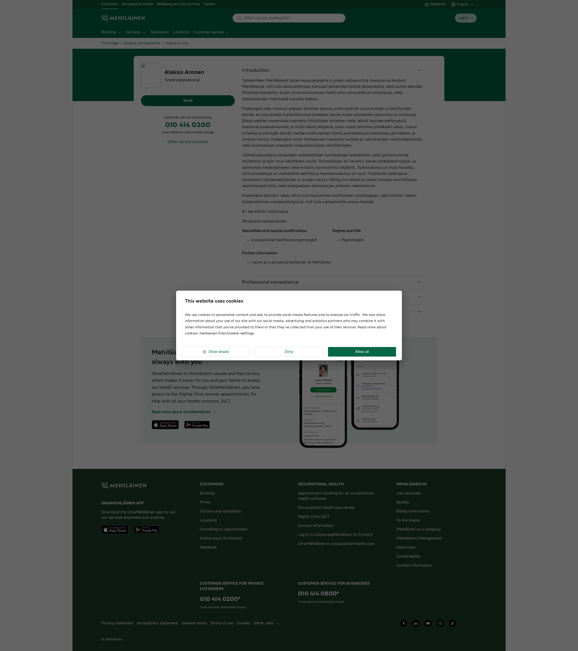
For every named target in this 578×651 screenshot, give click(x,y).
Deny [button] (289, 352)
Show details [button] (218, 352)
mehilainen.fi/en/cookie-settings (226, 333)
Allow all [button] (362, 352)
